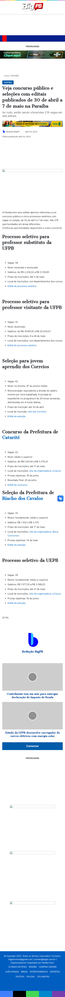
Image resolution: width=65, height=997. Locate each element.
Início (6, 75)
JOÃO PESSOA (12, 971)
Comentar (32, 746)
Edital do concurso (17, 484)
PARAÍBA (15, 75)
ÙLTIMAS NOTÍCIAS (17, 967)
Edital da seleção (17, 416)
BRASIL (24, 971)
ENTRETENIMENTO (39, 971)
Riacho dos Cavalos (22, 498)
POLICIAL (30, 976)
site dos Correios (37, 411)
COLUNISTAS (43, 976)
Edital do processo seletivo (22, 286)
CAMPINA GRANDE (48, 967)
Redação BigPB (12, 132)
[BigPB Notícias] (32, 7)
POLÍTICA (20, 976)
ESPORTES (55, 971)
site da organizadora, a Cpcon (45, 470)
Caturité (11, 437)
